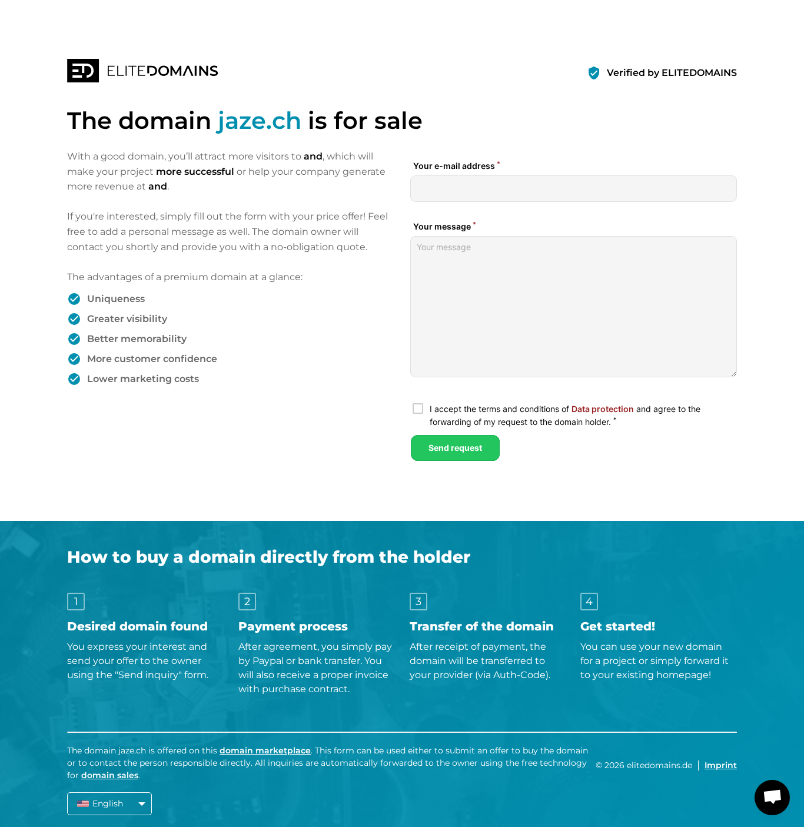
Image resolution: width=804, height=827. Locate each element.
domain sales (109, 775)
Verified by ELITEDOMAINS (672, 72)
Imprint (721, 765)
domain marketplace (265, 750)
